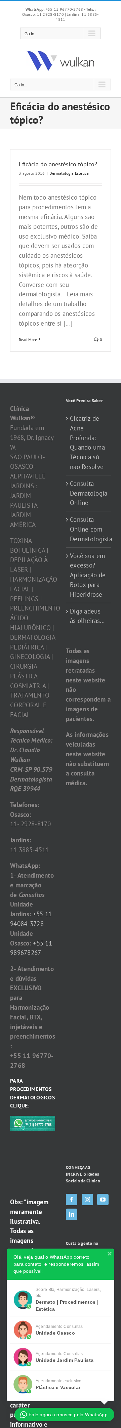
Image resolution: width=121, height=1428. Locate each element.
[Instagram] (87, 1199)
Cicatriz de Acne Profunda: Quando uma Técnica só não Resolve (87, 442)
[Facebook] (71, 1199)
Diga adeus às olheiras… (87, 616)
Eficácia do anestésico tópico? (58, 164)
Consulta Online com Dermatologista (89, 529)
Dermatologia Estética (69, 173)
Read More (28, 339)
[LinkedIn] (71, 1214)
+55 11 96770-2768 (55, 9)
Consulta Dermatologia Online (88, 493)
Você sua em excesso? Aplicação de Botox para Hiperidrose (88, 575)
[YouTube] (103, 1199)
